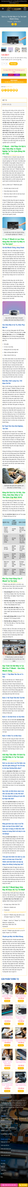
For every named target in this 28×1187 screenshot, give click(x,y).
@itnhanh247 (8, 1134)
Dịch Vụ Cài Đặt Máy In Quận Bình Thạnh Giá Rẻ (7, 1040)
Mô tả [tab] (4, 100)
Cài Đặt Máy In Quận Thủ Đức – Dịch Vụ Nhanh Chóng (7, 1062)
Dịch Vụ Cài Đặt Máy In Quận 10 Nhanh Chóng (21, 1084)
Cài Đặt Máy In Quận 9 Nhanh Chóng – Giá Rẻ (7, 996)
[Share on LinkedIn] (16, 90)
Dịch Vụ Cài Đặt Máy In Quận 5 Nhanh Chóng (21, 1040)
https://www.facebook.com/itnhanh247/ (15, 912)
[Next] (24, 38)
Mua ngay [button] (7, 1000)
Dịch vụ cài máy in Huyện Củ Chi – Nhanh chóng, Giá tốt (7, 1085)
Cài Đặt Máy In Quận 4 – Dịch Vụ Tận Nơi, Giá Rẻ (7, 1017)
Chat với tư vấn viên (10, 1185)
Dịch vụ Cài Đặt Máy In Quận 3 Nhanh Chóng (21, 1061)
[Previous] (3, 38)
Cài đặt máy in (17, 21)
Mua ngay (13, 63)
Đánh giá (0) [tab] (6, 104)
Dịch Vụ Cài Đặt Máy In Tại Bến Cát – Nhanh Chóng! (21, 1018)
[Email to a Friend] (11, 90)
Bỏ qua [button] (17, 2)
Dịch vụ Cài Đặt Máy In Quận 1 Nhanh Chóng (21, 996)
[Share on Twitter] (8, 90)
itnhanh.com (8, 1130)
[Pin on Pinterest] (14, 90)
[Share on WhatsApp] (2, 90)
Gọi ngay (24, 1185)
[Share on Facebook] (5, 90)
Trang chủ (9, 21)
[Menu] (3, 8)
